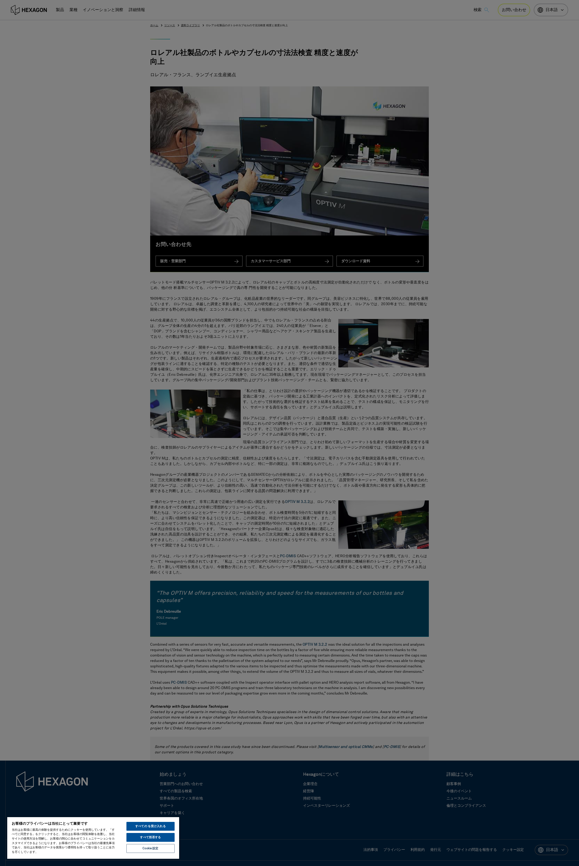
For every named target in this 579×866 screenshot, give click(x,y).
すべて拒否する (150, 837)
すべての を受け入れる (150, 826)
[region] (93, 838)
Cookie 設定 (150, 848)
